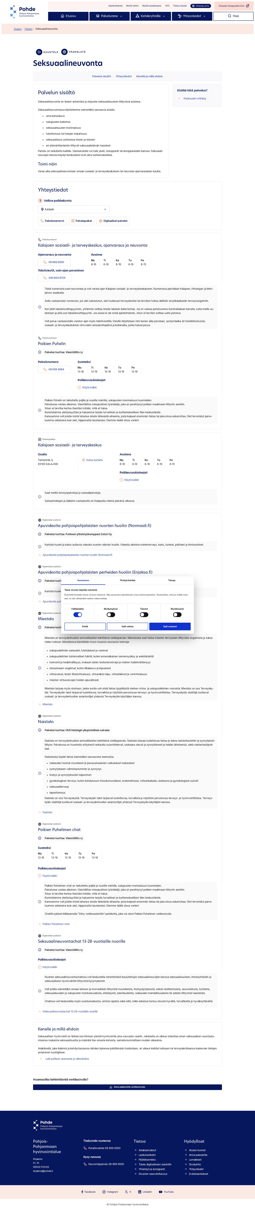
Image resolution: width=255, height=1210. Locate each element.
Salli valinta (127, 626)
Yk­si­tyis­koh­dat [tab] (127, 580)
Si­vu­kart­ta (195, 1164)
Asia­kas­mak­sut (147, 1150)
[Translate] (200, 6)
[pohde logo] (24, 11)
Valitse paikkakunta (55, 200)
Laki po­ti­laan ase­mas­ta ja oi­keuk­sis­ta (67, 1058)
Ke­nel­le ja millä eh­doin (149, 76)
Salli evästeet (170, 626)
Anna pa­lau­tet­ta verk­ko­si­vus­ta (129, 1087)
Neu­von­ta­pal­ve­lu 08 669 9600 (106, 1164)
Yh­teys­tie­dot (124, 76)
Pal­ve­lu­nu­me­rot (54, 220)
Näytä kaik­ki (89, 387)
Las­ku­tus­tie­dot (147, 1154)
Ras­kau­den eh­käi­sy (195, 98)
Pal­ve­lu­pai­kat (84, 220)
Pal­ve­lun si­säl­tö (101, 76)
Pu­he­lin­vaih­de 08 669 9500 (104, 1148)
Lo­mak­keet (195, 1159)
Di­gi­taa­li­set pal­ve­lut (116, 220)
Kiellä (85, 626)
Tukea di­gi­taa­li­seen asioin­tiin (155, 1164)
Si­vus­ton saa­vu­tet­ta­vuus (153, 1173)
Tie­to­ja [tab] (171, 580)
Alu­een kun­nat (197, 1150)
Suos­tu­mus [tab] (83, 580)
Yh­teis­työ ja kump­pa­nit (152, 1169)
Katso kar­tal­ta (94, 460)
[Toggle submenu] (121, 16)
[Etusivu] (62, 16)
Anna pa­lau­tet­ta (198, 1154)
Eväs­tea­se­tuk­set (198, 1173)
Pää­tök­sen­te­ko (147, 1159)
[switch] (111, 614)
